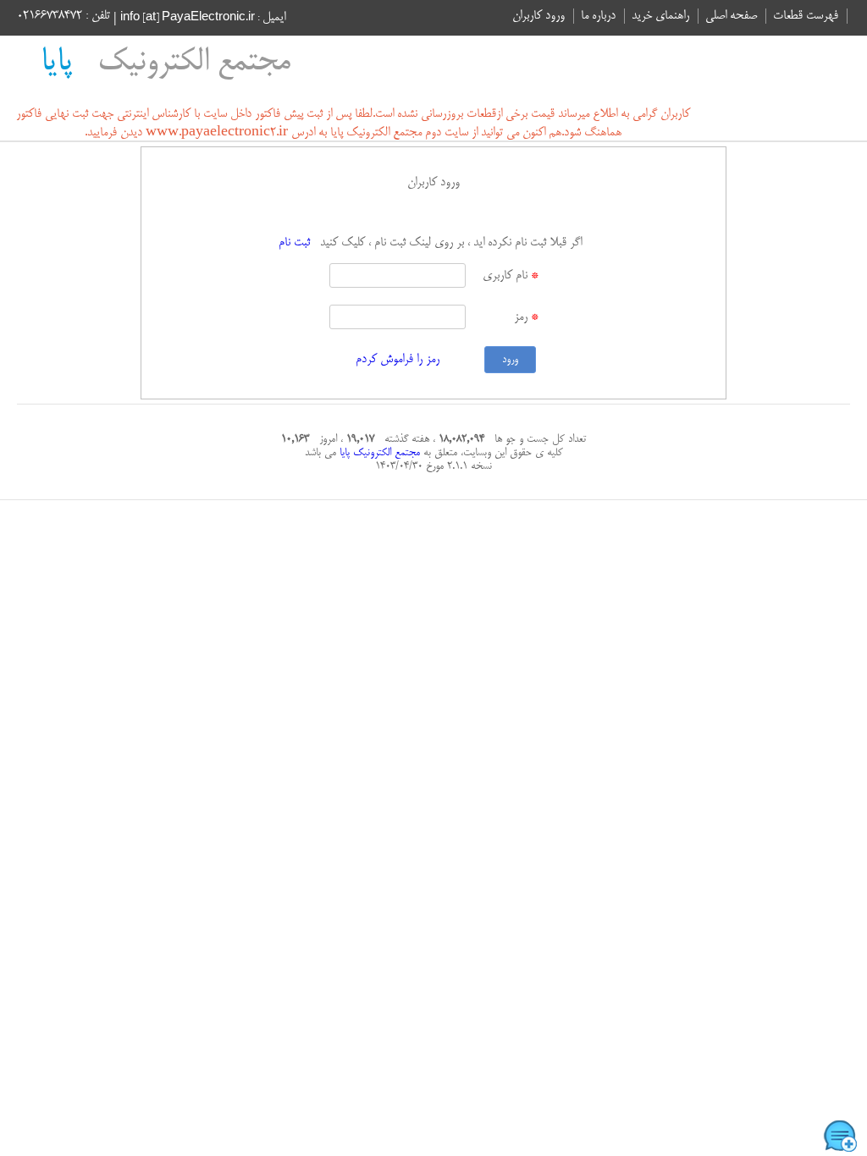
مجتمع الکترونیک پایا (378, 453)
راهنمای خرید (660, 16)
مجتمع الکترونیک (165, 62)
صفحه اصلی (731, 16)
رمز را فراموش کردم (397, 359)
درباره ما (598, 16)
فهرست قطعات (805, 16)
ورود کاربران (538, 16)
